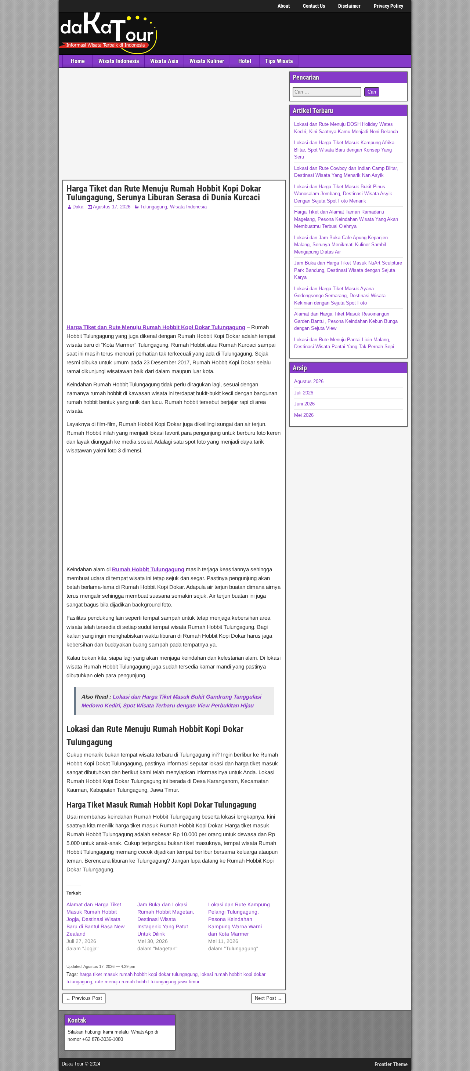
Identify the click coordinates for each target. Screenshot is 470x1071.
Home (78, 61)
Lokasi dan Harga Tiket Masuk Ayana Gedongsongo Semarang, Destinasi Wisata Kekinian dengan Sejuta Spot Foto (340, 296)
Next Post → (268, 998)
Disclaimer (349, 6)
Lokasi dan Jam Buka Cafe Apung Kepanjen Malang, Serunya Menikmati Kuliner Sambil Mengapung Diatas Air (341, 245)
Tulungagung (153, 207)
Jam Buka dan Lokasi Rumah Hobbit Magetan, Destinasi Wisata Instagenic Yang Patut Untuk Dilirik (165, 919)
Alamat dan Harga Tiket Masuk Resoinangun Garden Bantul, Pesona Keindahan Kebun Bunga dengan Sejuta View (346, 321)
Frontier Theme (391, 1064)
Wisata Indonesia (118, 61)
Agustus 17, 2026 (111, 207)
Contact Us (314, 6)
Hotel (244, 61)
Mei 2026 (304, 415)
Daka (77, 207)
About (284, 6)
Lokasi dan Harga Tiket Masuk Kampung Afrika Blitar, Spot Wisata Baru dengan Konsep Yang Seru (344, 150)
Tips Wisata (279, 61)
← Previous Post (84, 998)
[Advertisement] (174, 125)
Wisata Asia (164, 61)
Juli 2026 (303, 393)
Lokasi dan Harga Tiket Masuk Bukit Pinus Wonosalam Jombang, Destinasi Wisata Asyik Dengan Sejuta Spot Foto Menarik (343, 194)
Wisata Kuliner (206, 61)
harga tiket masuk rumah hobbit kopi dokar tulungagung (139, 974)
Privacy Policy (388, 6)
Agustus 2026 (308, 381)
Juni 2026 (304, 404)
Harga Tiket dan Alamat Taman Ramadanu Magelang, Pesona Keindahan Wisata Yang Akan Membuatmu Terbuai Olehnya (346, 219)
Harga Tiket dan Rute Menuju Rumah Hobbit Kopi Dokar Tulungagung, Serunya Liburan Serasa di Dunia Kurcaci (163, 193)
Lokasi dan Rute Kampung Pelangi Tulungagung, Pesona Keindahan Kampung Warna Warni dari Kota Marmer (239, 919)
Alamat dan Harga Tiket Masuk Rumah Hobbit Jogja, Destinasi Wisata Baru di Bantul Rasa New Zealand (95, 919)
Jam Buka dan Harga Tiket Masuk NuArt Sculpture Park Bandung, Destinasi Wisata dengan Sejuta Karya (348, 270)
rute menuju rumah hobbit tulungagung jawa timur (147, 981)
